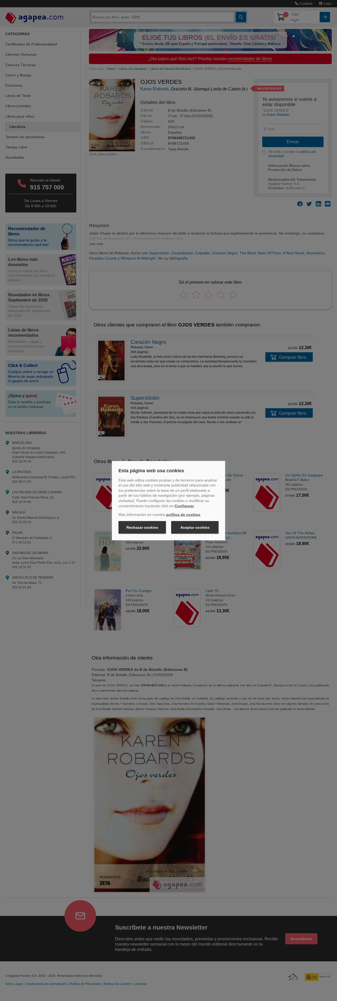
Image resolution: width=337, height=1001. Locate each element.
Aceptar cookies (195, 527)
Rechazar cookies (142, 527)
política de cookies (183, 514)
